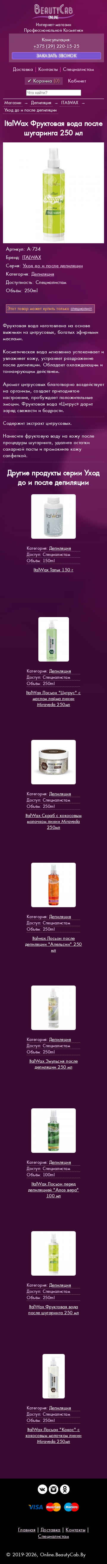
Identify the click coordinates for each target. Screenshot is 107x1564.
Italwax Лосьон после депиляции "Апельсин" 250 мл (53, 944)
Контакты (48, 69)
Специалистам (78, 69)
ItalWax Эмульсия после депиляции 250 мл (53, 1064)
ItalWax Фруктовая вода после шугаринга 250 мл (53, 1309)
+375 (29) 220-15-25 (57, 46)
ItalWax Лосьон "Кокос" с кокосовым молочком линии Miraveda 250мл (54, 1435)
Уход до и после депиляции (53, 266)
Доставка (23, 69)
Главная (27, 1530)
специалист (81, 308)
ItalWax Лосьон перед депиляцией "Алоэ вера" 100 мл (53, 1190)
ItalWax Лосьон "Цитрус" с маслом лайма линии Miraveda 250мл (53, 698)
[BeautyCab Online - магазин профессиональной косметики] (53, 18)
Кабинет (77, 81)
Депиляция (43, 274)
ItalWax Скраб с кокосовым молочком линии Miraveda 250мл (54, 821)
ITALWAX (31, 257)
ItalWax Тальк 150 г (53, 570)
